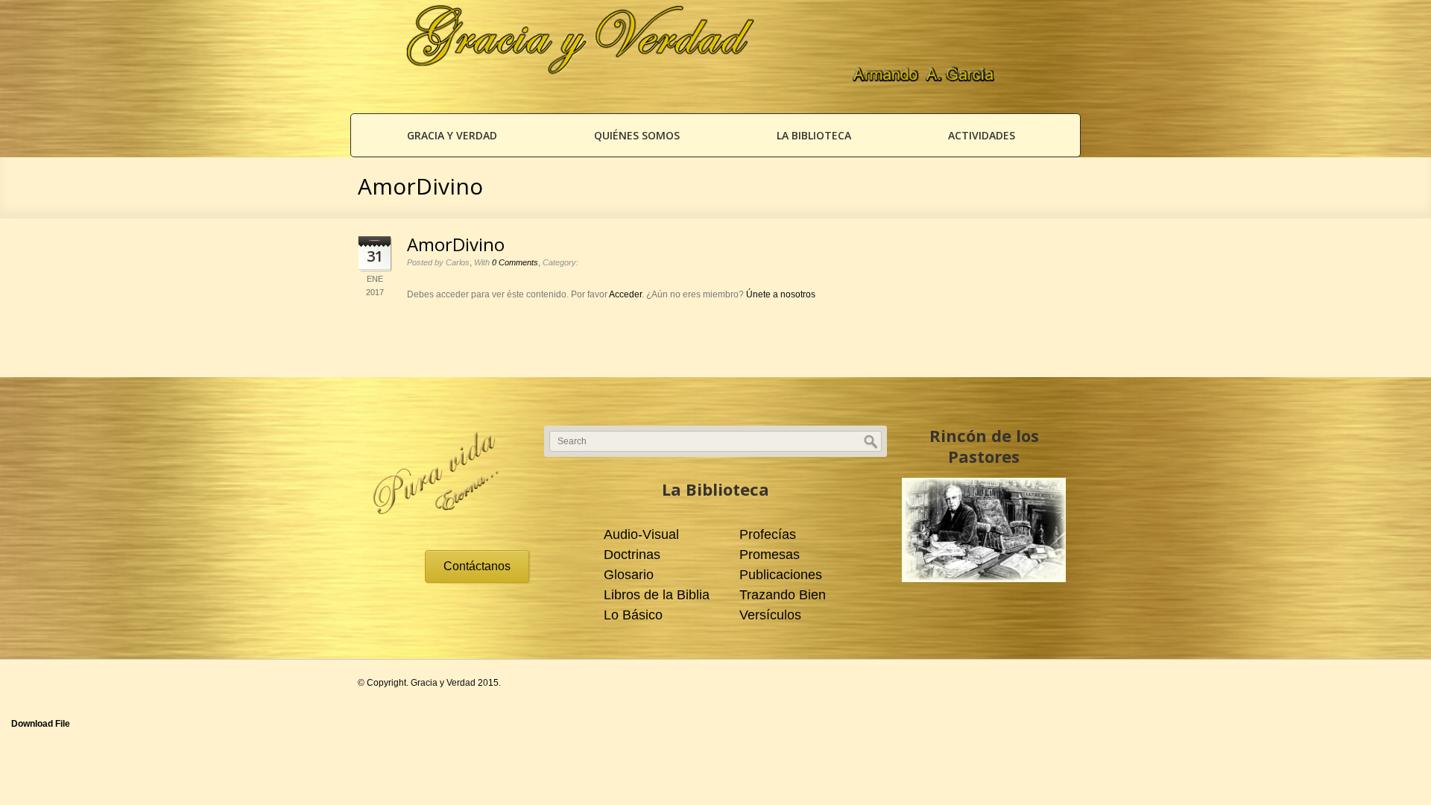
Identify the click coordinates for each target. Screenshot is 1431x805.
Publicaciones (780, 574)
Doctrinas (632, 554)
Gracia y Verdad (452, 135)
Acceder (625, 294)
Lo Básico (633, 614)
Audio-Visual (641, 534)
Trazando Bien (782, 594)
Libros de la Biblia (657, 594)
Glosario (629, 574)
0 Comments (515, 262)
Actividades (981, 135)
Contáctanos (477, 566)
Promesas (769, 554)
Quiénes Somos (637, 135)
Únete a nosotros (780, 294)
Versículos (770, 614)
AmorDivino (456, 244)
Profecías (767, 534)
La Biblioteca (814, 135)
